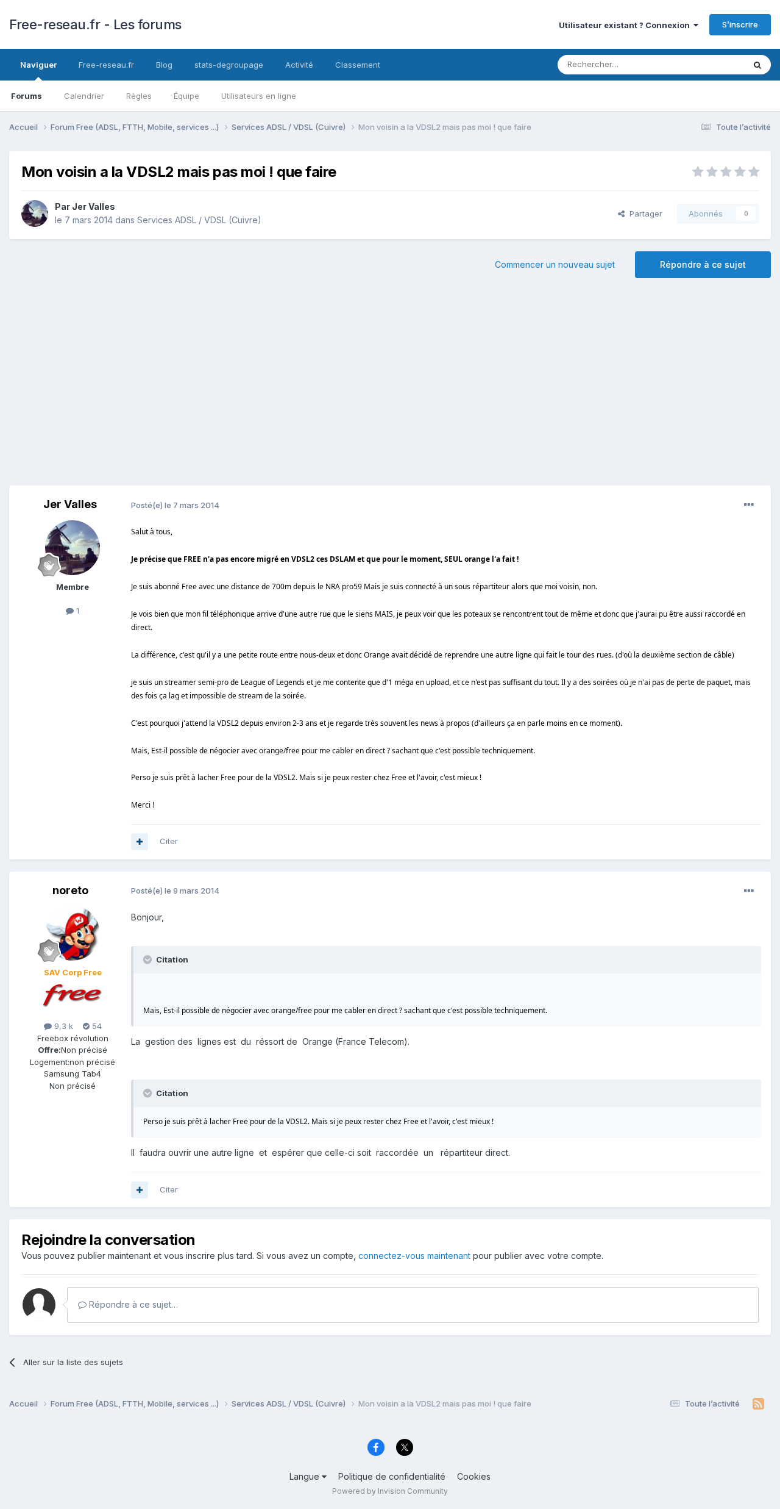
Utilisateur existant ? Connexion (626, 25)
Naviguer (38, 65)
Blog (164, 65)
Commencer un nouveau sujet (555, 264)
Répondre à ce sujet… (132, 1304)
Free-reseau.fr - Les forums (95, 24)
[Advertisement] (390, 388)
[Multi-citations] (139, 841)
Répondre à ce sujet (703, 264)
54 (96, 1026)
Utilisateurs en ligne (258, 96)
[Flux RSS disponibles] (758, 1404)
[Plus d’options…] (749, 505)
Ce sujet (713, 64)
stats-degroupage (228, 65)
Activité (299, 65)
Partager (643, 213)
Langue (305, 1476)
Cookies (474, 1476)
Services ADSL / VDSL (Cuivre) (199, 220)
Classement (357, 65)
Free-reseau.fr (106, 65)
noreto (70, 890)
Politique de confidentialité (391, 1476)
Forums (26, 96)
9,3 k (62, 1026)
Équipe (186, 96)
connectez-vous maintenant (414, 1255)
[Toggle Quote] (148, 959)
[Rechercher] (757, 64)
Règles (139, 96)
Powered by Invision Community (390, 1491)
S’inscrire (740, 24)
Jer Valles (93, 206)
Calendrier (84, 96)
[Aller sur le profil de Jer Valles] (34, 213)
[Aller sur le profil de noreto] (72, 933)
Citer (169, 841)
